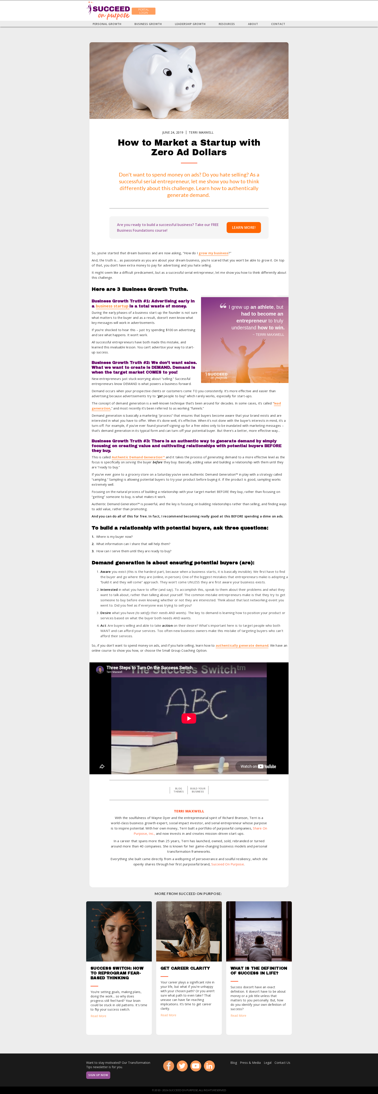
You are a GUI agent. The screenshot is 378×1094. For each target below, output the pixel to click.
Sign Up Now (98, 1075)
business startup (113, 306)
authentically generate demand (242, 645)
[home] (108, 10)
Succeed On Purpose (227, 864)
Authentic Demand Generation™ (139, 457)
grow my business (213, 253)
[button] (107, 24)
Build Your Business (197, 790)
